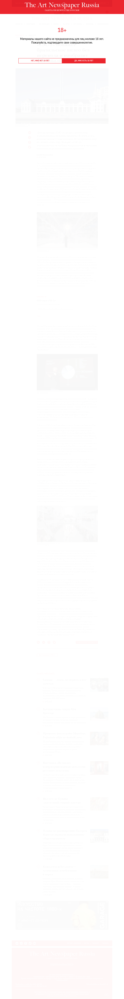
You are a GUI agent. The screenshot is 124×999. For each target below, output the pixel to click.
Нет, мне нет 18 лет (40, 61)
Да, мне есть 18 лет (83, 61)
